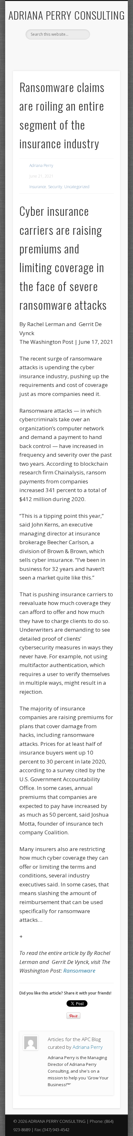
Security (55, 186)
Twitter (65, 50)
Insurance (37, 186)
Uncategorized (76, 186)
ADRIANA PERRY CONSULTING (66, 15)
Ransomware (79, 970)
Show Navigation (104, 57)
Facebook (52, 50)
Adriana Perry (41, 165)
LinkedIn (79, 50)
